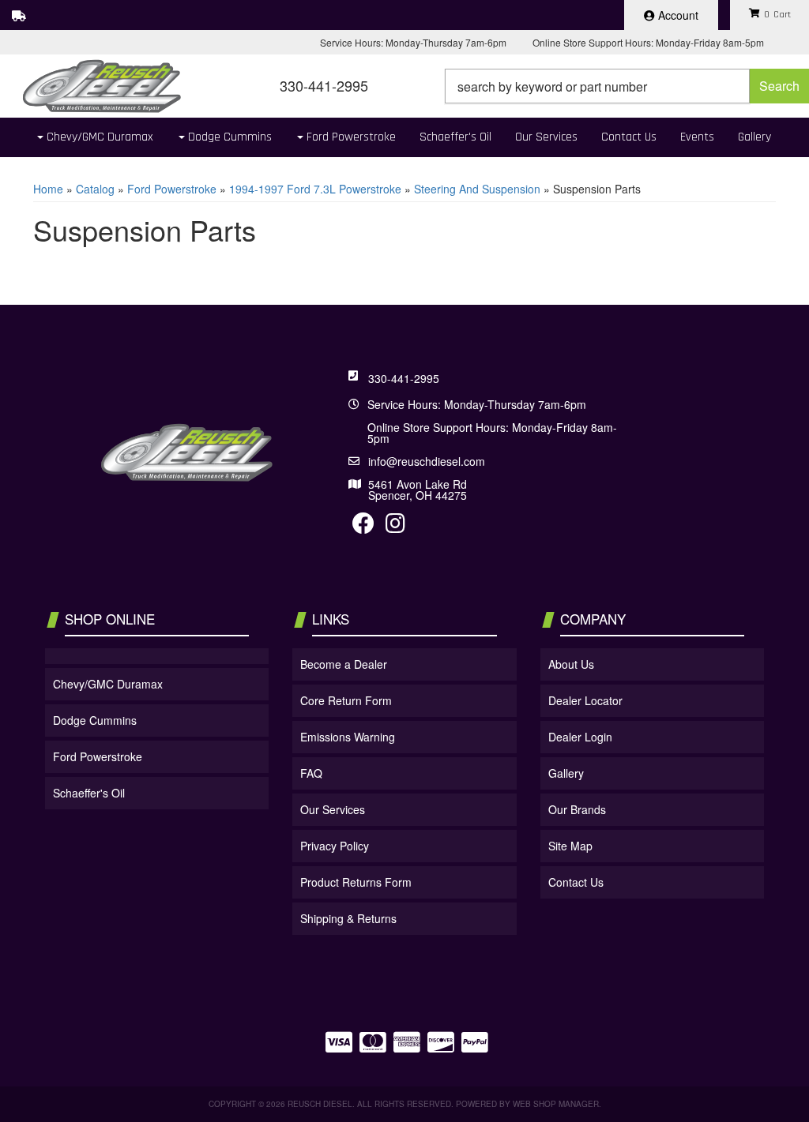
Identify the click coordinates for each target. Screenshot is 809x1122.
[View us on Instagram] (395, 527)
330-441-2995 (403, 378)
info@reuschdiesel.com (426, 461)
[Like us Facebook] (363, 527)
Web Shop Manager (556, 1103)
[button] (627, 86)
